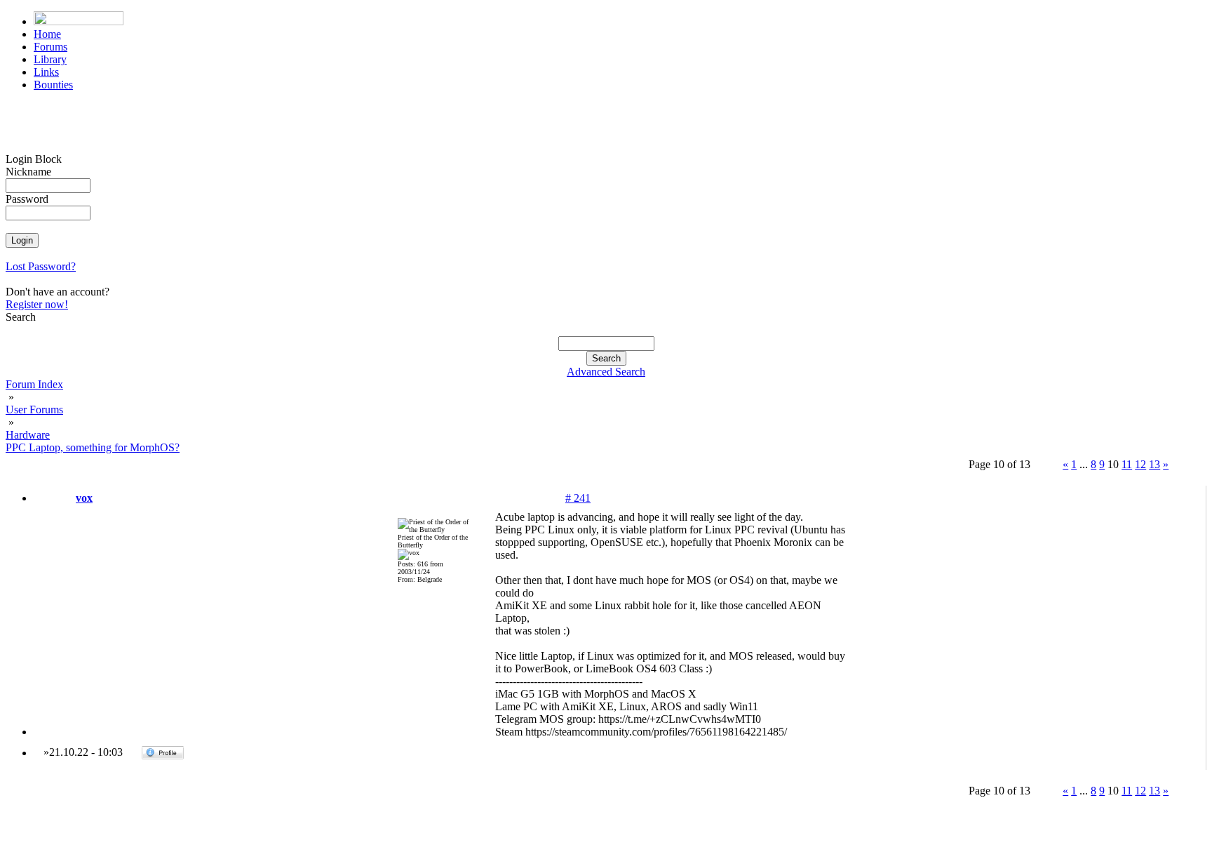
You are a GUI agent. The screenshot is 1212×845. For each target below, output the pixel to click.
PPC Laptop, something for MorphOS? (93, 447)
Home (47, 34)
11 (1127, 464)
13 (1154, 464)
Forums (50, 47)
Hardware (28, 435)
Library (50, 59)
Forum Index (34, 384)
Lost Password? (41, 266)
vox (84, 498)
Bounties (53, 85)
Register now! (37, 304)
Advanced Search (606, 372)
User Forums (34, 409)
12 (1140, 464)
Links (46, 72)
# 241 (578, 498)
